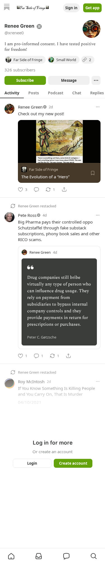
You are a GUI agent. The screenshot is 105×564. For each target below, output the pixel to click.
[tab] (12, 92)
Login (32, 463)
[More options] (97, 106)
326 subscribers (19, 70)
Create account (73, 463)
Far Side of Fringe (43, 169)
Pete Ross (27, 215)
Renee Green (30, 107)
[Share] (64, 189)
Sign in (71, 7)
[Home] (6, 8)
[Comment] (36, 189)
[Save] (92, 173)
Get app (92, 7)
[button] (11, 556)
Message (68, 80)
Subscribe (25, 80)
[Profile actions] (96, 80)
